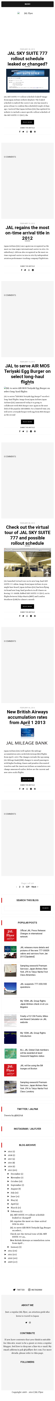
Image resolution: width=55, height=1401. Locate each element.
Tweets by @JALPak (13, 1115)
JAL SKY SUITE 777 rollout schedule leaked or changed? (27, 59)
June (13, 1196)
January (15, 1247)
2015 (10, 1163)
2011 (10, 1254)
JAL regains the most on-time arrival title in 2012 (27, 233)
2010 (10, 1258)
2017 (10, 1159)
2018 (10, 1155)
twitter (21, 1290)
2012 (10, 1251)
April (13, 1204)
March (14, 1208)
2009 (10, 1262)
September (16, 1185)
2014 (10, 1166)
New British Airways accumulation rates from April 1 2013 (27, 717)
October (15, 1181)
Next (34, 887)
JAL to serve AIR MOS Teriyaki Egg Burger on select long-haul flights (27, 374)
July (13, 1193)
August (14, 1189)
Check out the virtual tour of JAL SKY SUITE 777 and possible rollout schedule (27, 535)
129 (27, 887)
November (16, 1178)
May (13, 1200)
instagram (37, 1290)
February (15, 1211)
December (16, 1174)
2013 (10, 1170)
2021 (10, 1151)
